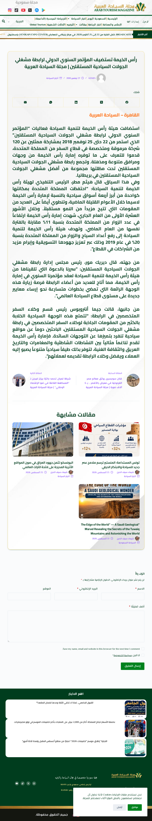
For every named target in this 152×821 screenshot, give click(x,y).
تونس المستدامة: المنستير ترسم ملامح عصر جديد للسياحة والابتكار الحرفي (111, 465)
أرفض (119, 807)
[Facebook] (126, 102)
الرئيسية (113, 19)
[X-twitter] (28, 783)
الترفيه (71, 25)
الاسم (139, 589)
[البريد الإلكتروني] (25, 102)
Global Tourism (38, 25)
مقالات (83, 25)
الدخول (145, 22)
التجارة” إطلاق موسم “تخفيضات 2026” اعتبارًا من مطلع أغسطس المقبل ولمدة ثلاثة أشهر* (64, 741)
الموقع (47, 589)
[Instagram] (34, 783)
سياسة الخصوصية (122, 655)
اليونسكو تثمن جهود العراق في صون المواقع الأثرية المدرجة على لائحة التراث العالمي (43, 465)
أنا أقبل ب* (126, 655)
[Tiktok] (23, 783)
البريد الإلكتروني (87, 589)
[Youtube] (17, 783)
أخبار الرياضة (94, 25)
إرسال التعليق (133, 666)
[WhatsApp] (50, 102)
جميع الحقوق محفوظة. (51, 814)
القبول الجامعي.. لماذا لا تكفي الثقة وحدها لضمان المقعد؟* (64, 702)
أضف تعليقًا (136, 607)
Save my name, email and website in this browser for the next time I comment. (101, 649)
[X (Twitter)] (101, 102)
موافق (134, 807)
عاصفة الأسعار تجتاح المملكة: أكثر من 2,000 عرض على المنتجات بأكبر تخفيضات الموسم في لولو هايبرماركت (64, 722)
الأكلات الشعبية (56, 25)
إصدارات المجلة (133, 22)
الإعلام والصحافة (112, 25)
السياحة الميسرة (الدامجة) (51, 19)
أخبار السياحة (78, 19)
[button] (3, 21)
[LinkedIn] (76, 102)
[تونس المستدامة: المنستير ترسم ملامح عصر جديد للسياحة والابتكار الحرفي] (109, 439)
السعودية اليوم (96, 19)
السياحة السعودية (127, 543)
